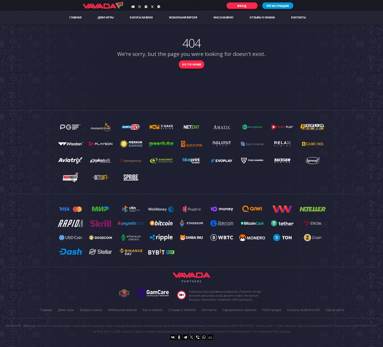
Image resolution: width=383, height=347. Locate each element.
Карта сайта (335, 310)
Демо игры (106, 17)
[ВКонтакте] (173, 337)
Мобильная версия (183, 17)
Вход (241, 6)
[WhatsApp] (204, 337)
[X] (191, 337)
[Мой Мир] (210, 337)
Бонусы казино (141, 17)
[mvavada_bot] (159, 7)
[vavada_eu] (152, 7)
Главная (75, 17)
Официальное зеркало (239, 310)
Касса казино (223, 17)
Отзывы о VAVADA (262, 17)
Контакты (298, 17)
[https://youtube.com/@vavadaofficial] (133, 7)
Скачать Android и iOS (303, 310)
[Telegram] (185, 337)
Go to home (191, 64)
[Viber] (197, 337)
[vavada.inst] (139, 7)
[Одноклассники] (179, 337)
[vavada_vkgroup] (146, 7)
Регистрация (278, 6)
